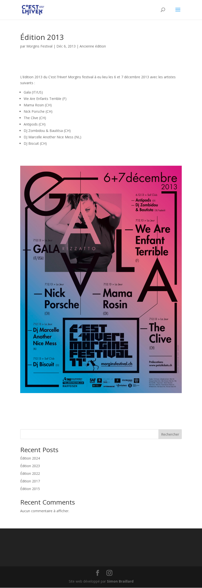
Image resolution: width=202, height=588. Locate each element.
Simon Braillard (120, 581)
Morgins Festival (39, 46)
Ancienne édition (93, 46)
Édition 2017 (30, 481)
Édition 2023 (30, 465)
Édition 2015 (30, 488)
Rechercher (170, 434)
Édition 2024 (30, 458)
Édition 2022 (30, 473)
